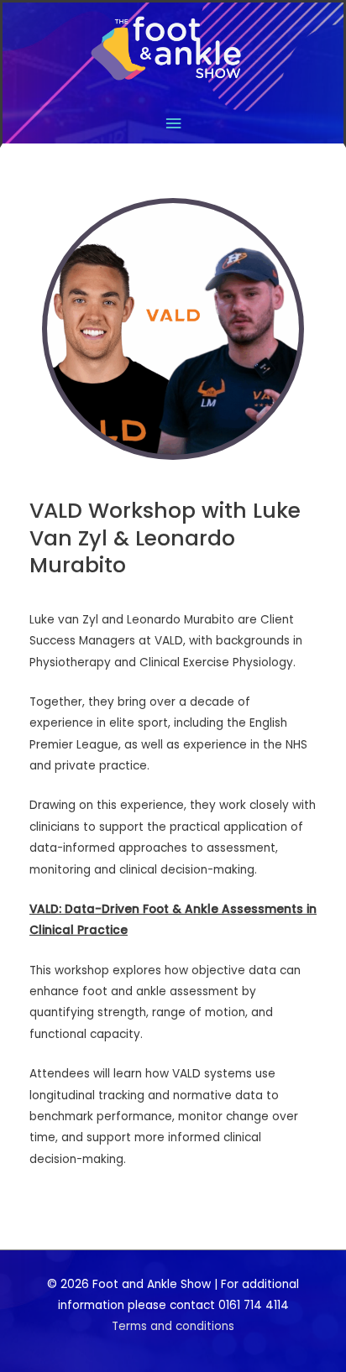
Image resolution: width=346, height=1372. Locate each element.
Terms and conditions (173, 1326)
